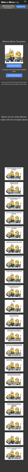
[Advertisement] (14, 25)
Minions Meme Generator (14, 65)
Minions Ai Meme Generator (14, 75)
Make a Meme (10, 2)
